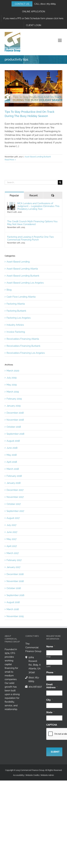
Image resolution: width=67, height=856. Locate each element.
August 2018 (13, 440)
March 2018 (13, 469)
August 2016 (13, 602)
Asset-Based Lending (18, 261)
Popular (14, 195)
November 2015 (15, 616)
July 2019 (12, 377)
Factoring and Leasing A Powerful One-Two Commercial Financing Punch (30, 238)
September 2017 (15, 511)
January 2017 (13, 567)
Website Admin (47, 775)
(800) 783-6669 (48, 4)
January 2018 (14, 483)
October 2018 (14, 426)
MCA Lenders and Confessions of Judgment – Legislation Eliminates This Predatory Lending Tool (38, 206)
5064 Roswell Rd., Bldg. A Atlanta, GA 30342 (35, 665)
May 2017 (12, 539)
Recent (33, 195)
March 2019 (13, 391)
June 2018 (12, 447)
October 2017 (14, 504)
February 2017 (14, 560)
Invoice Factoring (16, 331)
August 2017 (13, 518)
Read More (9, 160)
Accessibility (18, 775)
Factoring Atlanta (16, 303)
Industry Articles (15, 324)
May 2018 (12, 454)
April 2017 (12, 546)
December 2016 (15, 574)
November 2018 (15, 419)
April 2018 (12, 462)
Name (50, 646)
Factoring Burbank (16, 310)
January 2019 (14, 405)
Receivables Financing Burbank (23, 345)
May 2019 (12, 384)
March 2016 (13, 609)
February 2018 (14, 476)
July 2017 (11, 525)
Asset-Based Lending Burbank (38, 157)
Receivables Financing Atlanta (23, 338)
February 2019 (14, 398)
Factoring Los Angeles (19, 317)
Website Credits (32, 775)
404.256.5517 (35, 686)
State (50, 712)
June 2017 (12, 532)
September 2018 (15, 433)
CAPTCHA (51, 724)
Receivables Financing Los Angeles (26, 353)
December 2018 (15, 412)
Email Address (51, 686)
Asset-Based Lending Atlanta (22, 268)
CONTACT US (22, 4)
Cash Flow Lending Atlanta (21, 296)
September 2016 (15, 595)
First (48, 657)
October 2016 (14, 588)
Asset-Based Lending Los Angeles (25, 282)
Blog (9, 289)
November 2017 (15, 497)
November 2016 (15, 581)
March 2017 (13, 553)
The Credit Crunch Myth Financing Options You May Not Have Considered (32, 223)
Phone (50, 672)
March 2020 (13, 370)
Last (48, 666)
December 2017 (15, 490)
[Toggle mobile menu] (60, 40)
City (49, 699)
